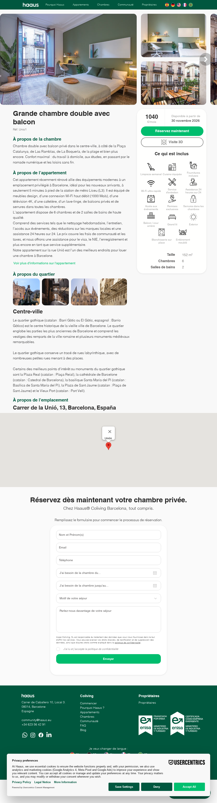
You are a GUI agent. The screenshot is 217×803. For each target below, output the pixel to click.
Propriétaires (147, 703)
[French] (185, 5)
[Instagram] (33, 735)
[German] (173, 5)
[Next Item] (205, 59)
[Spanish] (167, 5)
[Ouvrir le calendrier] (155, 573)
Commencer (88, 703)
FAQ (83, 725)
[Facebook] (41, 735)
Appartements (89, 712)
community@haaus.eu (36, 720)
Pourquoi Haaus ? (92, 708)
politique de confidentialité (127, 642)
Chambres (87, 717)
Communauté (89, 721)
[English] (179, 5)
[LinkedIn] (49, 735)
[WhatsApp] (25, 735)
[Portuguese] (191, 5)
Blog (83, 730)
